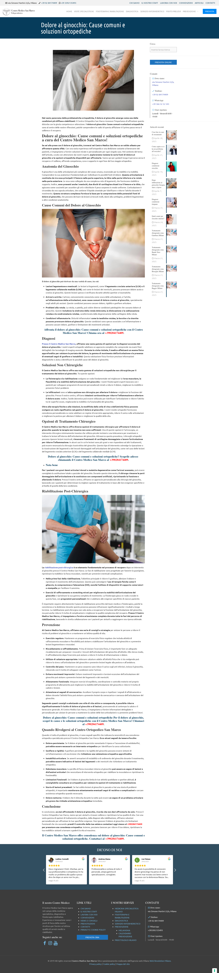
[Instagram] (50, 942)
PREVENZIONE (121, 926)
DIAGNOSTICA (121, 920)
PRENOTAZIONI (88, 923)
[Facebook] (44, 942)
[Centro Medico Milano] (20, 11)
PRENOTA (209, 11)
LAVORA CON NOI (168, 3)
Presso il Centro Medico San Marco (59, 343)
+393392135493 (155, 930)
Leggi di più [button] (96, 880)
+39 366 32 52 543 (160, 104)
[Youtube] (55, 942)
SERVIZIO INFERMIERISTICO (127, 923)
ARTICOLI (199, 3)
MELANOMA (124, 930)
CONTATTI (210, 3)
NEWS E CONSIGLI (89, 920)
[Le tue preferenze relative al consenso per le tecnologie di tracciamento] (214, 970)
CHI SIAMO (134, 3)
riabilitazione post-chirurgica (59, 567)
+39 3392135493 (68, 3)
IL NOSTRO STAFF (150, 3)
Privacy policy (95, 964)
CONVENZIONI (186, 3)
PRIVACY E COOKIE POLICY (93, 929)
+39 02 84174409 (49, 3)
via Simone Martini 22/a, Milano (162, 911)
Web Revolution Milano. (160, 960)
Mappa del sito (123, 964)
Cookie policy (109, 964)
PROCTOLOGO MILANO (125, 940)
